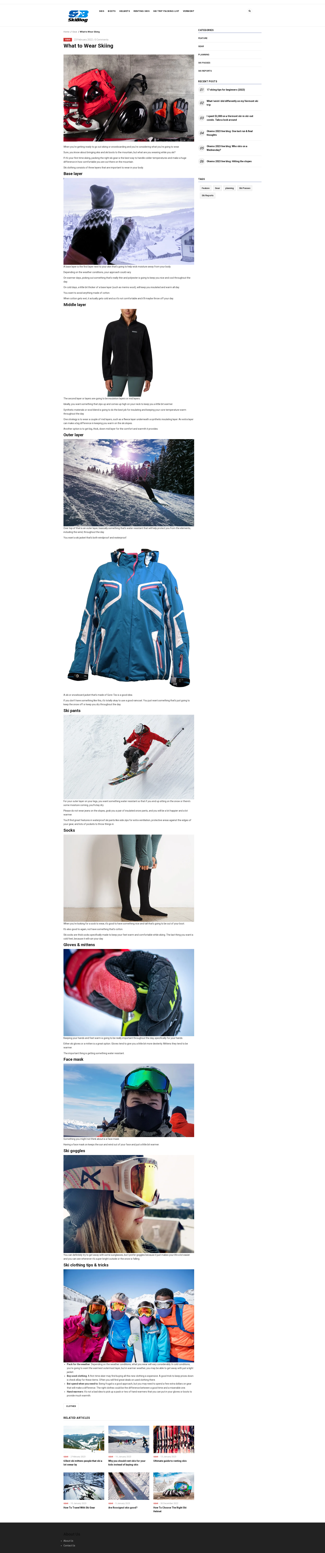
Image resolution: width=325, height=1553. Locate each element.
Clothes (71, 1406)
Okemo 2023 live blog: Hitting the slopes (229, 161)
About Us (68, 1540)
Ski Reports (205, 71)
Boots (112, 11)
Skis (101, 11)
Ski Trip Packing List (166, 11)
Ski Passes (204, 62)
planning (203, 54)
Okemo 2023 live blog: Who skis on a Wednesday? (227, 148)
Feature (202, 38)
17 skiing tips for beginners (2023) (226, 89)
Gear (74, 31)
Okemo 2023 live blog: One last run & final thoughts (230, 133)
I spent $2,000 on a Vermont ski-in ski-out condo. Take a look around (230, 118)
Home (66, 31)
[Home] (78, 16)
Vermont (188, 11)
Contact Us (69, 1545)
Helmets (124, 11)
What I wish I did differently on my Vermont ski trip (232, 103)
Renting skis (141, 11)
